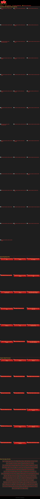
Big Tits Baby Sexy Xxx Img (8, 484)
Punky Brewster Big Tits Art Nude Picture (13, 469)
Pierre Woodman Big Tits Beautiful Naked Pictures (12, 465)
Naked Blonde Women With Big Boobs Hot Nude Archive (27, 461)
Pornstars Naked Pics (17, 5)
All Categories (8, 5)
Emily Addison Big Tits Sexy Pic (8, 467)
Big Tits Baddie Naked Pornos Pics (9, 461)
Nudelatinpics (22, 497)
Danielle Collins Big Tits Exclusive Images (11, 475)
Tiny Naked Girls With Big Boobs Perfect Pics (28, 477)
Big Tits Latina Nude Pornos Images (30, 484)
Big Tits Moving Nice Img (18, 484)
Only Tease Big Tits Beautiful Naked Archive (12, 471)
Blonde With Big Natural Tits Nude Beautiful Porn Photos (28, 473)
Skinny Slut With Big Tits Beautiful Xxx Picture (28, 486)
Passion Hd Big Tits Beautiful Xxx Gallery (29, 465)
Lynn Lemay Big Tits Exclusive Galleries (13, 463)
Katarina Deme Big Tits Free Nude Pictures (28, 475)
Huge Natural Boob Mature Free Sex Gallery (11, 477)
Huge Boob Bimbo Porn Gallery (28, 463)
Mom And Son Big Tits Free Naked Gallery (20, 488)
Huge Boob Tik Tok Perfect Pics (28, 469)
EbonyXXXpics (18, 497)
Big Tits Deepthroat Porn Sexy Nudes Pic (28, 471)
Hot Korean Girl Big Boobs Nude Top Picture (11, 486)
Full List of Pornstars (27, 5)
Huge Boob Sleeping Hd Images (31, 467)
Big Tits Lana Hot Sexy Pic (20, 467)
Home (2, 5)
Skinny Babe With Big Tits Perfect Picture (9, 473)
